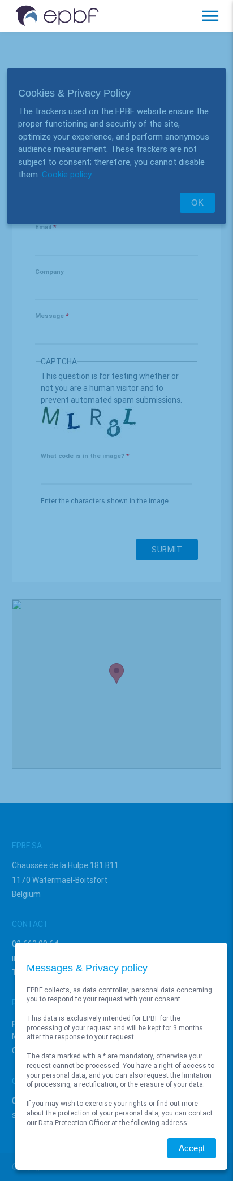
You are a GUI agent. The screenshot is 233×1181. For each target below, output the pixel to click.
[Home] (57, 16)
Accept (192, 1148)
